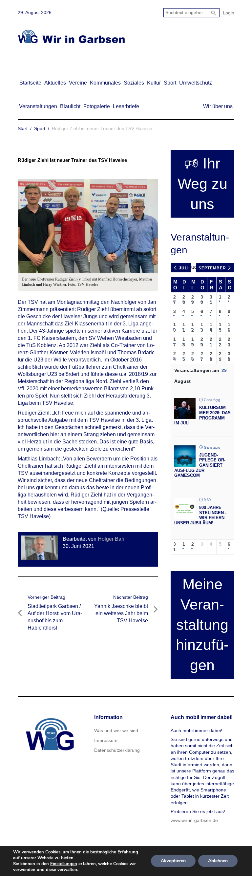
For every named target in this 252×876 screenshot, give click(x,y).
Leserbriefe (126, 106)
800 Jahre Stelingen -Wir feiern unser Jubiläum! (200, 515)
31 (211, 299)
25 (183, 356)
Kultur (154, 83)
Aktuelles (55, 83)
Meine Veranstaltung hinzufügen (202, 625)
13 (201, 327)
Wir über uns (218, 106)
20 (201, 342)
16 (229, 327)
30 (201, 299)
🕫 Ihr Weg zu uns (202, 183)
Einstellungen (63, 864)
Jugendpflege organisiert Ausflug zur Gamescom (199, 465)
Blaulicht (70, 106)
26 (192, 356)
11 (183, 327)
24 (174, 356)
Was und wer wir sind (116, 730)
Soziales (134, 83)
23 (229, 342)
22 (220, 342)
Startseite (30, 83)
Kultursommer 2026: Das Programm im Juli (202, 415)
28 (183, 299)
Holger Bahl (112, 539)
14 (211, 327)
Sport (170, 83)
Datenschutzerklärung (117, 750)
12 (192, 327)
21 (211, 342)
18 (183, 342)
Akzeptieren (173, 861)
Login (228, 12)
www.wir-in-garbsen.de (194, 820)
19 (192, 342)
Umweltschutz (195, 83)
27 (174, 299)
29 (192, 299)
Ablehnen (218, 861)
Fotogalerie (96, 106)
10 (174, 327)
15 (220, 327)
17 (174, 342)
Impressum (105, 740)
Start (23, 128)
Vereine (78, 83)
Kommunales (105, 83)
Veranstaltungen (38, 106)
